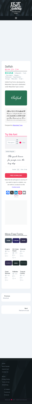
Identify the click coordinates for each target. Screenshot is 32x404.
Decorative (9, 75)
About (3, 376)
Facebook (7, 392)
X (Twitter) (7, 389)
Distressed (8, 77)
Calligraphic (18, 73)
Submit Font (5, 369)
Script (20, 79)
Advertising (5, 385)
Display (16, 75)
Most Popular (6, 366)
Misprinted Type (17, 125)
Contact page (16, 187)
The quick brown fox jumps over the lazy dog (16, 159)
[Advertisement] (16, 40)
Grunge (7, 79)
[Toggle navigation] (16, 18)
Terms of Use (5, 382)
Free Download (16, 175)
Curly (24, 73)
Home (3, 363)
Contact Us (5, 372)
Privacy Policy (6, 379)
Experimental (17, 77)
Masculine (14, 79)
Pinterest (6, 395)
